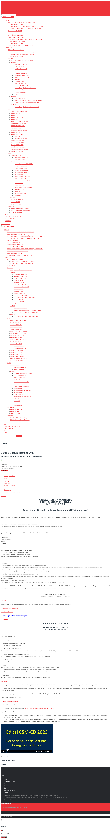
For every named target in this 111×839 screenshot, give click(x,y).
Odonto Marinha (18, 392)
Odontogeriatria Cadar (19, 293)
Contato (6, 786)
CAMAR (13, 104)
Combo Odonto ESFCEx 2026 (18, 320)
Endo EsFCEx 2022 (19, 346)
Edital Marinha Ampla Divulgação (9, 608)
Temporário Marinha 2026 (20, 367)
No (5, 837)
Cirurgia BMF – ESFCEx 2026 (15, 246)
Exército (10, 109)
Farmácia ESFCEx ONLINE (17, 356)
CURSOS (7, 20)
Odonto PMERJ (14, 411)
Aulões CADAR (19, 94)
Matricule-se (4, 470)
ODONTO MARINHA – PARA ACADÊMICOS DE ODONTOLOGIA (26, 236)
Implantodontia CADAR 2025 (21, 287)
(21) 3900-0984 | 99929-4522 (8, 1)
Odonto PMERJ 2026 (16, 409)
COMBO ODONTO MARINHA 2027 (17, 251)
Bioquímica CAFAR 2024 (20, 308)
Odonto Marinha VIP (19, 388)
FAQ (5, 783)
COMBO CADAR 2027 (20, 278)
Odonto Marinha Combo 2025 (21, 382)
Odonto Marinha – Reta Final (21, 386)
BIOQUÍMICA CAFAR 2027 (15, 244)
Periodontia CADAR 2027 (14, 242)
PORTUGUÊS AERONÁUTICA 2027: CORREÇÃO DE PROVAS (25, 249)
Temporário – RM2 (15, 365)
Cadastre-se (7, 224)
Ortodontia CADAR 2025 (20, 282)
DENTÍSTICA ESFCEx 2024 (18, 333)
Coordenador (4, 464)
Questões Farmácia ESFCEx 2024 (19, 358)
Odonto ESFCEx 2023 (16, 341)
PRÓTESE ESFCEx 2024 (17, 335)
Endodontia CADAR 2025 (21, 284)
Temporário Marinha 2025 (21, 159)
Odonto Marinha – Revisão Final (22, 390)
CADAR (13, 62)
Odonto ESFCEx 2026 (16, 322)
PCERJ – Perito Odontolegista (15, 259)
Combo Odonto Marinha (20, 375)
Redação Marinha (18, 394)
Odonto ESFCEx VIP (16, 327)
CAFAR (13, 96)
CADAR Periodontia (19, 301)
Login (12, 17)
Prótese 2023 (17, 401)
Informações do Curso (9, 476)
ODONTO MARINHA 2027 (14, 253)
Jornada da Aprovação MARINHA (23, 373)
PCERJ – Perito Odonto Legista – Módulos (21, 263)
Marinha (10, 153)
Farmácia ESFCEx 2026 (16, 350)
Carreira (13, 162)
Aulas (5, 478)
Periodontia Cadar (18, 289)
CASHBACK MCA (9, 428)
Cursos (5, 779)
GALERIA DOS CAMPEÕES (12, 426)
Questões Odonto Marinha (20, 379)
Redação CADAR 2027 (20, 280)
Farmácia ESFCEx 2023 (17, 151)
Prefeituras (10, 415)
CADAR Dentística (19, 299)
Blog (5, 788)
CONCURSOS (8, 257)
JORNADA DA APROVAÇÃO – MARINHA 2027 (20, 232)
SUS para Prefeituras (16, 212)
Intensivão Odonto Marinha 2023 (22, 396)
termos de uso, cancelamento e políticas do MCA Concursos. (40, 708)
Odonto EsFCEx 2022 (16, 344)
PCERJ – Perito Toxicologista (15, 56)
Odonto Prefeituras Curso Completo (19, 417)
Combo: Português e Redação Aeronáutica (25, 88)
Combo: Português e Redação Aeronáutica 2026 (27, 102)
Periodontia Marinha (19, 398)
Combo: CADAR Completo (21, 295)
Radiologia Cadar (18, 291)
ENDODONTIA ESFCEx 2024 (18, 339)
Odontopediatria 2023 (19, 403)
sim (2, 837)
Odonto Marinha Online (20, 377)
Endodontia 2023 (19, 195)
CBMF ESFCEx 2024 (16, 337)
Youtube (6, 792)
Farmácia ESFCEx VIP (16, 354)
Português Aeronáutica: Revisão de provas (22, 60)
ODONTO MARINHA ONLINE (16, 234)
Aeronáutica (10, 268)
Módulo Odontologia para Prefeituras (19, 420)
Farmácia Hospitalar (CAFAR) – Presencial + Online (27, 310)
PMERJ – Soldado (16, 204)
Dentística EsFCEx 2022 (20, 348)
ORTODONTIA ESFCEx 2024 (18, 331)
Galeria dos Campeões (9, 781)
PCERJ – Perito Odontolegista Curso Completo (22, 261)
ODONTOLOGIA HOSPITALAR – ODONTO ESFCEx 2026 (24, 28)
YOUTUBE (8, 221)
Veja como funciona (6, 809)
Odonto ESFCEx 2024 (16, 329)
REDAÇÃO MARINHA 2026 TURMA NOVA (20, 45)
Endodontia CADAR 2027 (14, 240)
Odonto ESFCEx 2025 (16, 325)
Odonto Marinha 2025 (19, 384)
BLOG (6, 424)
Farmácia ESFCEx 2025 (16, 352)
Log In (5, 432)
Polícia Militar (10, 407)
